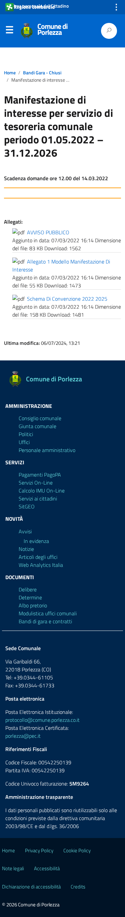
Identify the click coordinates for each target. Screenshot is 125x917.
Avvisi (25, 531)
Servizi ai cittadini (38, 498)
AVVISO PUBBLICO (48, 232)
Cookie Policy (77, 850)
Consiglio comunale (40, 418)
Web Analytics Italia (41, 565)
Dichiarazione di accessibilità (31, 886)
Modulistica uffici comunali (48, 613)
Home (10, 72)
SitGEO (27, 506)
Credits (78, 886)
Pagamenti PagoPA (40, 475)
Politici (26, 434)
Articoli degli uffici (38, 557)
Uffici (24, 442)
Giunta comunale (37, 426)
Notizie (26, 549)
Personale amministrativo (47, 450)
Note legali (13, 868)
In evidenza (36, 541)
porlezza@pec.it (23, 736)
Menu (9, 31)
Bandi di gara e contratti (45, 621)
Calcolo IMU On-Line (42, 491)
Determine (30, 597)
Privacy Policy (39, 850)
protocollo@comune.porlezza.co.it (42, 720)
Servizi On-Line (36, 483)
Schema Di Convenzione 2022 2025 (67, 299)
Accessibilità (47, 868)
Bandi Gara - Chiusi (42, 72)
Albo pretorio (33, 605)
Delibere (28, 589)
